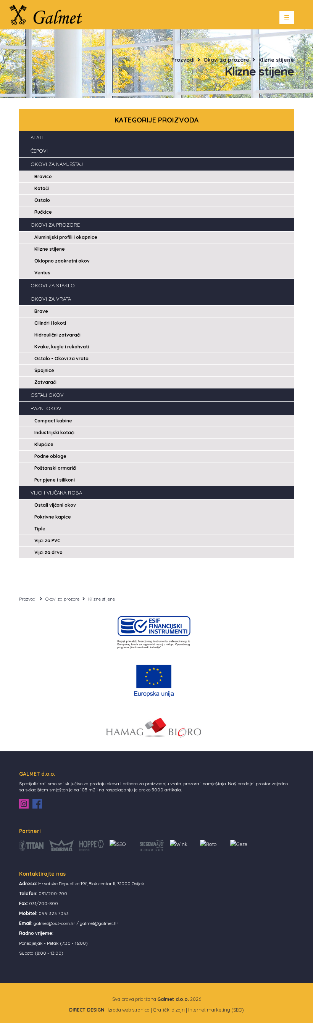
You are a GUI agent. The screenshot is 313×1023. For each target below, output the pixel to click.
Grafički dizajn (169, 1010)
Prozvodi (182, 59)
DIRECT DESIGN (86, 1010)
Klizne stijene (276, 59)
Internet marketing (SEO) (216, 1010)
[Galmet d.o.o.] (48, 14)
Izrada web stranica (129, 1010)
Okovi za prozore (226, 59)
